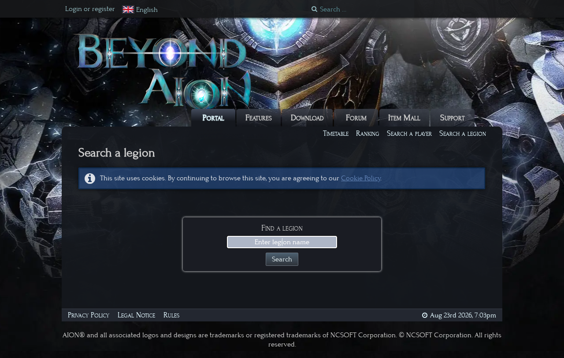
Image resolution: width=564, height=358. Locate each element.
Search (282, 259)
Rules (171, 315)
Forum (356, 118)
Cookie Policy (360, 178)
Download (307, 118)
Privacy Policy (88, 315)
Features (258, 118)
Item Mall (404, 118)
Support (452, 118)
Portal (213, 118)
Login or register (90, 9)
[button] (140, 10)
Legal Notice (136, 315)
